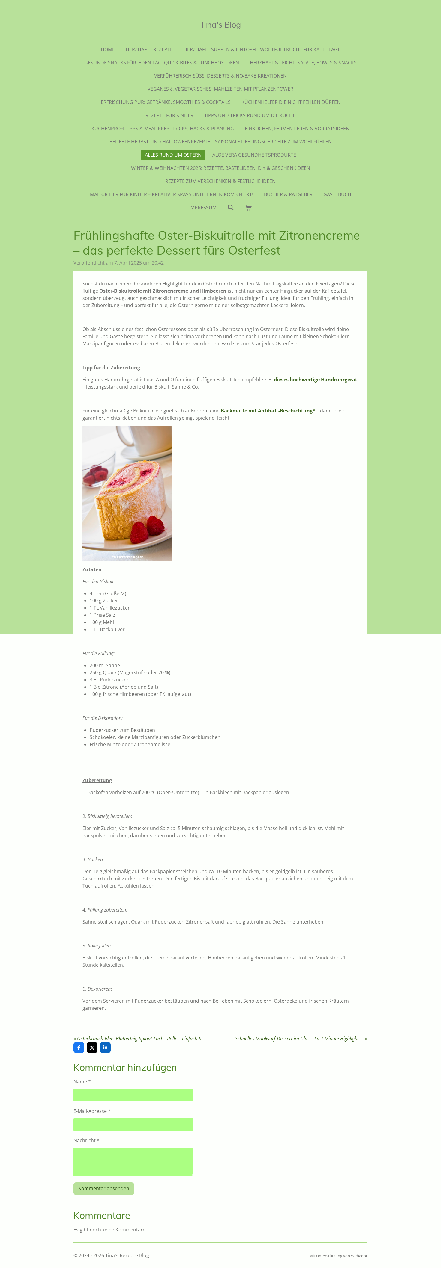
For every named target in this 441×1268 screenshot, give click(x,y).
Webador (359, 1255)
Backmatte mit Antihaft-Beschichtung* (268, 410)
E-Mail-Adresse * (92, 1111)
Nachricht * (87, 1140)
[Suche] (231, 207)
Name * (82, 1081)
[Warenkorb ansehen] (248, 207)
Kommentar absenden (103, 1188)
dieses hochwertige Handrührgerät (316, 379)
